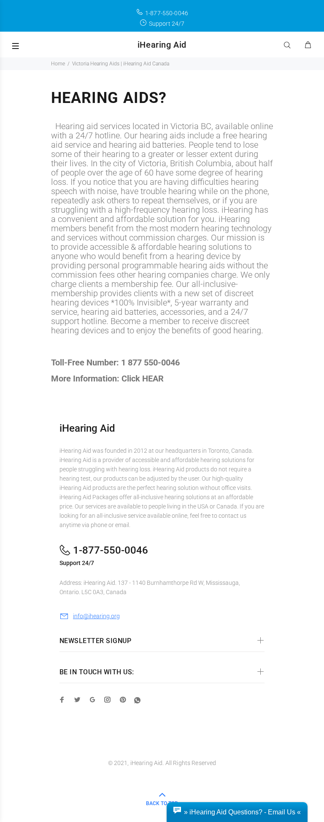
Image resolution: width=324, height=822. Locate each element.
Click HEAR (143, 378)
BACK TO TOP (162, 803)
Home (58, 64)
